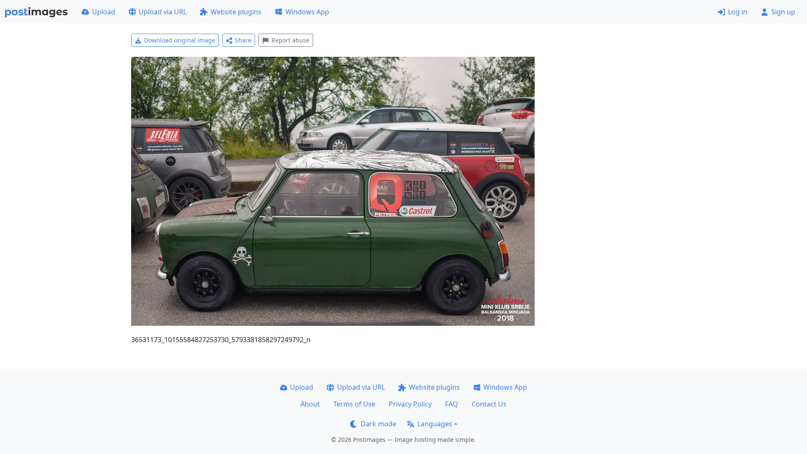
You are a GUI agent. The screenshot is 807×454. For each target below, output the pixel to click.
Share (243, 40)
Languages (434, 423)
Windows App (307, 11)
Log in (737, 11)
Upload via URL (163, 11)
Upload (103, 11)
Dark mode (378, 423)
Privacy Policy (410, 404)
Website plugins (236, 11)
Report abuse (290, 40)
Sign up (783, 11)
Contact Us (489, 404)
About (310, 404)
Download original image (179, 40)
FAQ (451, 404)
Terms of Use (354, 404)
